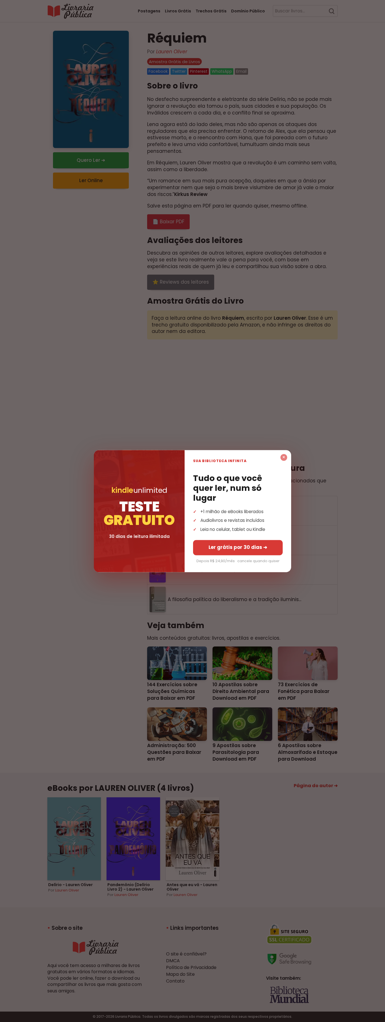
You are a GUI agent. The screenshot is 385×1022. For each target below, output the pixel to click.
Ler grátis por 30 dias (238, 547)
